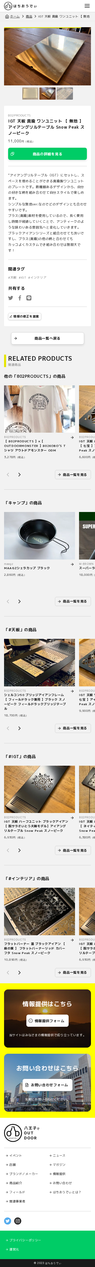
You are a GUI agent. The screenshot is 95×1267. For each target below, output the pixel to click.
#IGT (22, 277)
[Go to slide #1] (30, 93)
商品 (29, 16)
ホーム (15, 16)
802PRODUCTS (19, 115)
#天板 (12, 277)
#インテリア (37, 277)
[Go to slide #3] (65, 93)
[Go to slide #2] (48, 93)
